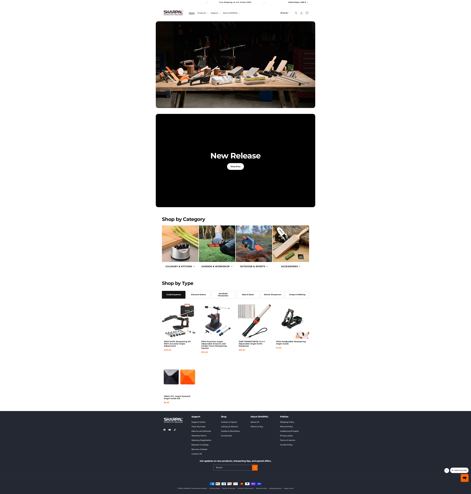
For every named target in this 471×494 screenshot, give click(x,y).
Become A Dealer (199, 449)
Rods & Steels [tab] (248, 294)
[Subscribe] (254, 468)
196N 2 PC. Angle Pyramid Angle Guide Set (177, 397)
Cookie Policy (286, 445)
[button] (202, 13)
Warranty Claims (199, 435)
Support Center (198, 422)
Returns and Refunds (201, 431)
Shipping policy (275, 488)
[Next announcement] (264, 2)
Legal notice (289, 488)
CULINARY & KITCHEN (178, 266)
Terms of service (287, 440)
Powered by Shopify (199, 488)
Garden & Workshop (230, 431)
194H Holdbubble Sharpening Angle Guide (291, 342)
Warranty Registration (201, 440)
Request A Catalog (199, 445)
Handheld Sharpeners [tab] (223, 294)
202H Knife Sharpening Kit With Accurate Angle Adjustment (177, 343)
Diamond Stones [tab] (198, 294)
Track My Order (198, 426)
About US (254, 422)
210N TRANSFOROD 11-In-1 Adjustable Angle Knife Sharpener (252, 343)
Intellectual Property (289, 431)
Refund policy (261, 488)
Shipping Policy (287, 422)
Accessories (226, 435)
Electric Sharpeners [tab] (272, 294)
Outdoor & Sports (229, 422)
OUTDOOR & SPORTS (252, 266)
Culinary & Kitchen (229, 426)
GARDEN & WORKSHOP (215, 266)
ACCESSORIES (289, 266)
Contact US (196, 454)
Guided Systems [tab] (173, 294)
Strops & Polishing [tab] (297, 294)
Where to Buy (256, 426)
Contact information (246, 488)
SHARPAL (187, 488)
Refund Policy (286, 426)
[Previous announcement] (207, 2)
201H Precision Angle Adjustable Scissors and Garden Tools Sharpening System (214, 344)
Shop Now (235, 166)
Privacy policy (286, 435)
